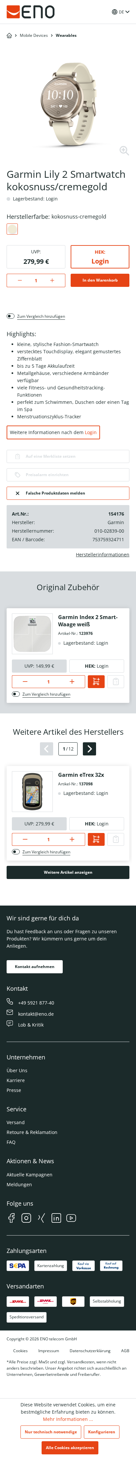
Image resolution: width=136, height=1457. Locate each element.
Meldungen (19, 1184)
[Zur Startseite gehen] (31, 11)
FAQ (11, 1142)
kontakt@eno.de (36, 1014)
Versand (16, 1122)
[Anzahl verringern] (16, 280)
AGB (125, 1350)
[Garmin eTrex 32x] (32, 791)
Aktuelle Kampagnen (29, 1174)
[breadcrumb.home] (9, 35)
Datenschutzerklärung (90, 1350)
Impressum (48, 1350)
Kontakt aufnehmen (34, 966)
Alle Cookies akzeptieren (70, 1447)
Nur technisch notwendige (51, 1432)
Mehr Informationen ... (68, 1419)
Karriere (16, 1080)
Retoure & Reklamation (32, 1132)
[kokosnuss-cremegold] (12, 229)
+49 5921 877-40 (36, 1003)
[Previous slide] (46, 748)
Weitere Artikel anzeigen (68, 872)
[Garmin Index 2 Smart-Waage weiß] (32, 634)
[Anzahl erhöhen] (55, 280)
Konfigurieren (101, 1432)
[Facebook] (11, 1219)
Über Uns (17, 1070)
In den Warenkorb (100, 280)
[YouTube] (71, 1219)
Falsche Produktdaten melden (55, 493)
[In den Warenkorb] (96, 681)
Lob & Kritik (31, 1025)
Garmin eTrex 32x (81, 774)
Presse (14, 1090)
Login (100, 261)
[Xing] (41, 1219)
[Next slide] (89, 748)
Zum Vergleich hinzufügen (41, 316)
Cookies (20, 1350)
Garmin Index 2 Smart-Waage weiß (88, 620)
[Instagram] (26, 1219)
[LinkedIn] (56, 1219)
